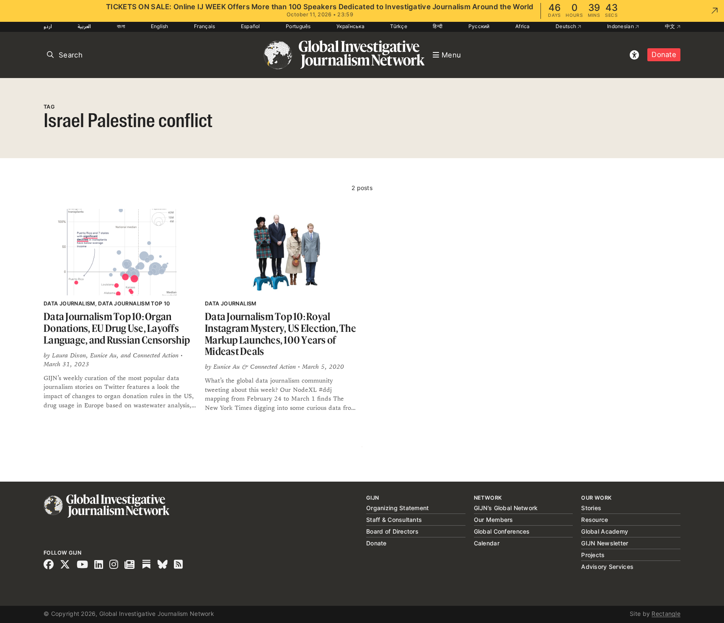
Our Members (493, 519)
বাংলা (121, 26)
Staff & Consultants (394, 519)
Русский (479, 26)
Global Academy (604, 531)
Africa (522, 26)
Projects (593, 554)
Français (204, 26)
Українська (350, 26)
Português (298, 26)
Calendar (486, 543)
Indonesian (621, 26)
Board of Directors (392, 531)
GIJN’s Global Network (506, 507)
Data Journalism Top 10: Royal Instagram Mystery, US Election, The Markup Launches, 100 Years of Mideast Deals (280, 333)
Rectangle (666, 613)
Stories (591, 507)
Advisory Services (607, 566)
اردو (48, 26)
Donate (664, 54)
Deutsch (566, 26)
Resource (594, 519)
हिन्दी (437, 26)
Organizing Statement (397, 507)
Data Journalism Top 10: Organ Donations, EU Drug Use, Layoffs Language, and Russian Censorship (117, 328)
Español (250, 26)
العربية (84, 26)
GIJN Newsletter (604, 543)
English (159, 26)
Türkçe (398, 26)
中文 (671, 26)
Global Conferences (502, 531)
